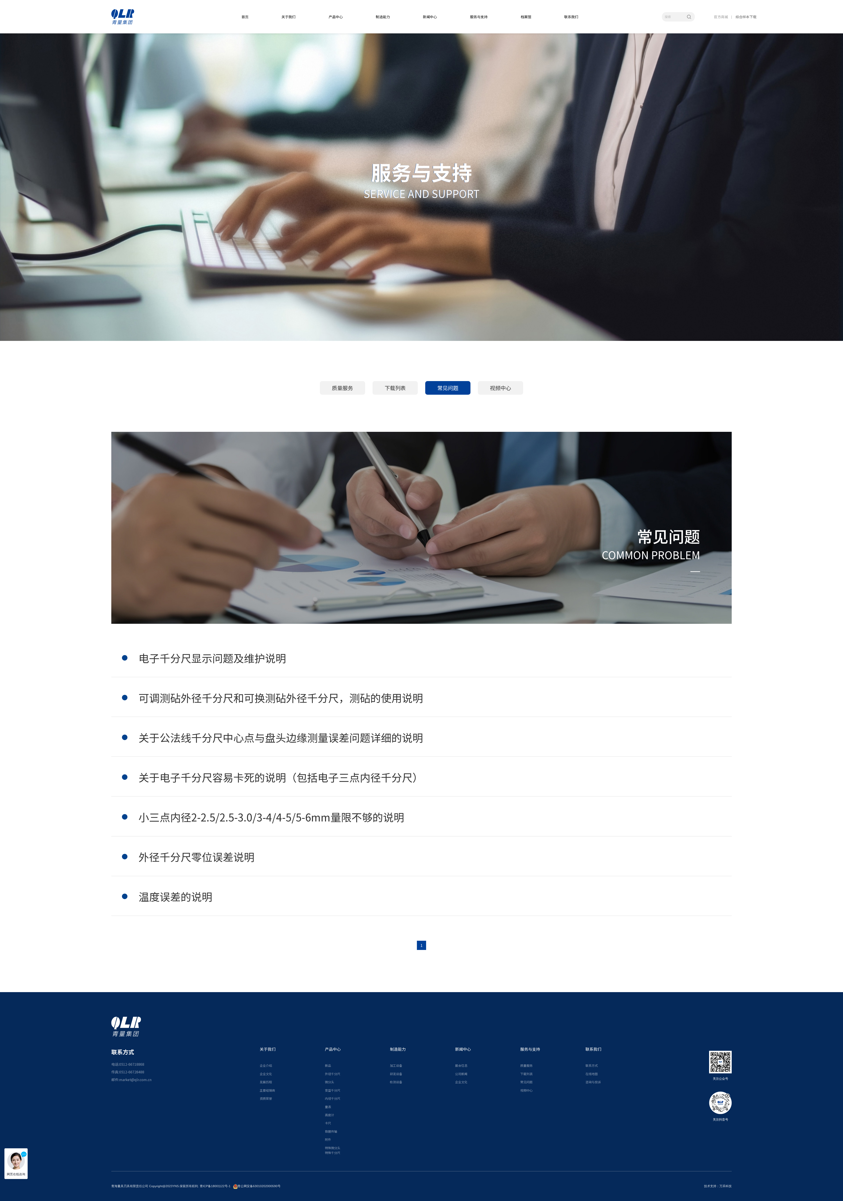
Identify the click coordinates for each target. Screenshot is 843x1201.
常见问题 (447, 388)
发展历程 (266, 1082)
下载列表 (395, 388)
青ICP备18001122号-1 (215, 1186)
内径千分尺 (332, 1098)
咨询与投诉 (593, 1082)
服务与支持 (479, 16)
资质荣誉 (266, 1098)
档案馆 (526, 16)
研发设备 (396, 1074)
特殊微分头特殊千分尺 (332, 1150)
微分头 (329, 1082)
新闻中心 (430, 16)
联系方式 (591, 1065)
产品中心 (336, 16)
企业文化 (266, 1074)
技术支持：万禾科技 (718, 1186)
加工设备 (396, 1065)
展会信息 (461, 1065)
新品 (328, 1065)
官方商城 (721, 16)
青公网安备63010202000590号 (259, 1186)
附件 (328, 1139)
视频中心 (500, 388)
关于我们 (288, 16)
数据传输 (331, 1131)
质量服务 (342, 388)
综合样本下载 (746, 16)
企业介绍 (266, 1065)
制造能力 (383, 16)
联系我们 (571, 16)
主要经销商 (267, 1090)
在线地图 (591, 1074)
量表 (328, 1107)
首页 (245, 16)
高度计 (329, 1115)
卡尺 (328, 1123)
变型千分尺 (332, 1090)
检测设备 (396, 1082)
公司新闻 (461, 1074)
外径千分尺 (332, 1074)
